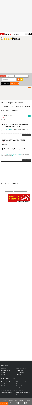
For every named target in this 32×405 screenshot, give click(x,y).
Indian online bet (5, 388)
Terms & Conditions (21, 368)
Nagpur (10, 103)
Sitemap (3, 374)
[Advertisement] (16, 16)
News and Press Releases (7, 382)
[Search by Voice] (18, 79)
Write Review (4, 120)
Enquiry (3, 372)
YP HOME (4, 103)
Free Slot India (20, 372)
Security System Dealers (19, 129)
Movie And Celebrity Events (8, 390)
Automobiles (19, 390)
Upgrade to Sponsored (26, 135)
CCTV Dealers (19, 103)
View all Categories (20, 190)
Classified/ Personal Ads (22, 388)
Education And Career (6, 384)
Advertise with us (5, 370)
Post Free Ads (14, 84)
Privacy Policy (19, 370)
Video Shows (4, 386)
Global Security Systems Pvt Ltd (13, 140)
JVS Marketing (6, 115)
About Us (3, 368)
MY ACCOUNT (5, 84)
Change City (9, 190)
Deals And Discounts (6, 392)
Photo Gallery (19, 386)
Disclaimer (18, 374)
